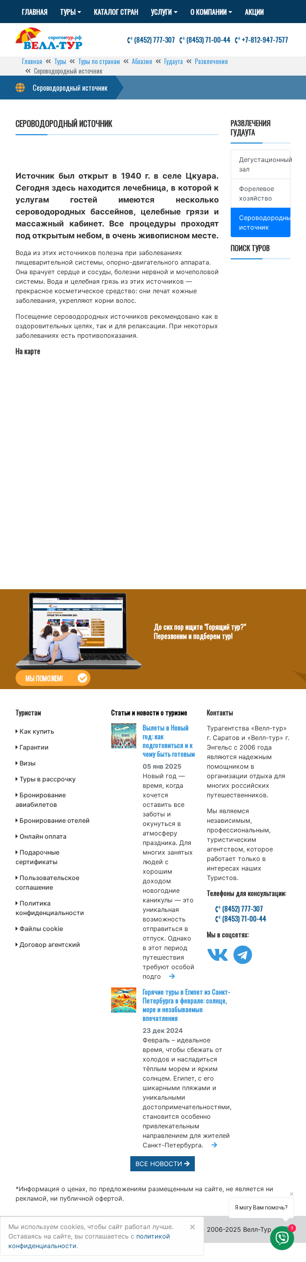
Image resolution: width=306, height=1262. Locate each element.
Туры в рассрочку (48, 779)
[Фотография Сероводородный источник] (117, 146)
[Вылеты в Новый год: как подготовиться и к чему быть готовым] (127, 735)
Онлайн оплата (43, 836)
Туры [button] (68, 11)
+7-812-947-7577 (264, 40)
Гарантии (34, 747)
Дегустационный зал (264, 164)
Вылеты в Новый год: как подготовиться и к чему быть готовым (169, 741)
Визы (27, 763)
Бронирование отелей (55, 820)
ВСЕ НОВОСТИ (159, 1164)
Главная (34, 11)
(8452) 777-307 (154, 40)
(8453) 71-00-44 (207, 40)
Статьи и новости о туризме (149, 712)
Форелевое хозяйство (256, 193)
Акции (254, 11)
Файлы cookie (41, 929)
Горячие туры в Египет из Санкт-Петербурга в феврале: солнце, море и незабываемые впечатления (186, 1005)
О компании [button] (208, 11)
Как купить (37, 731)
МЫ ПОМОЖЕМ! (44, 678)
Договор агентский (50, 944)
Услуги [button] (161, 11)
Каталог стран (116, 11)
